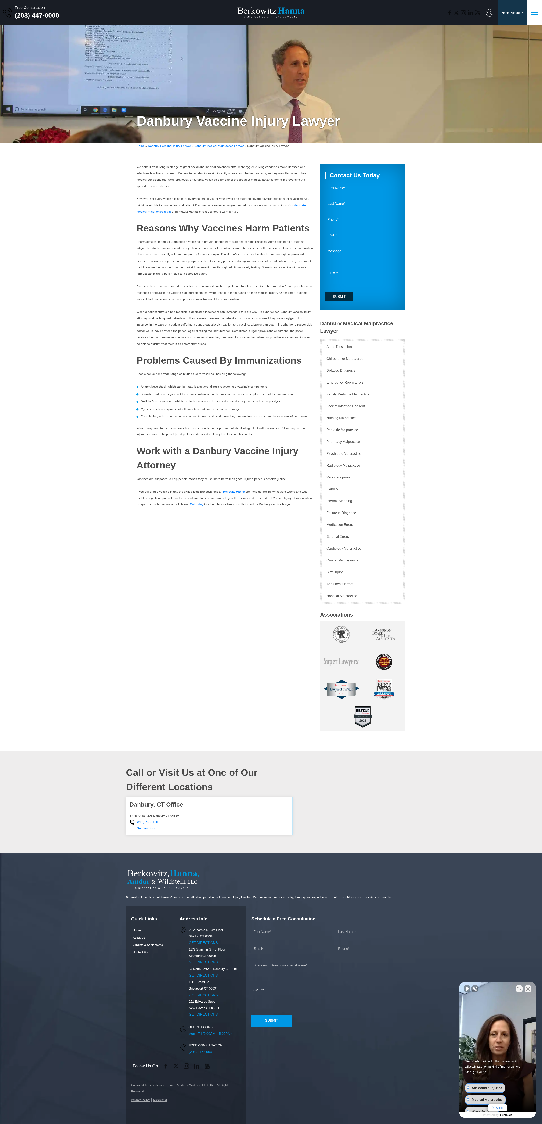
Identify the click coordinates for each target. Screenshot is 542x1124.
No (263, 572)
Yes (278, 572)
